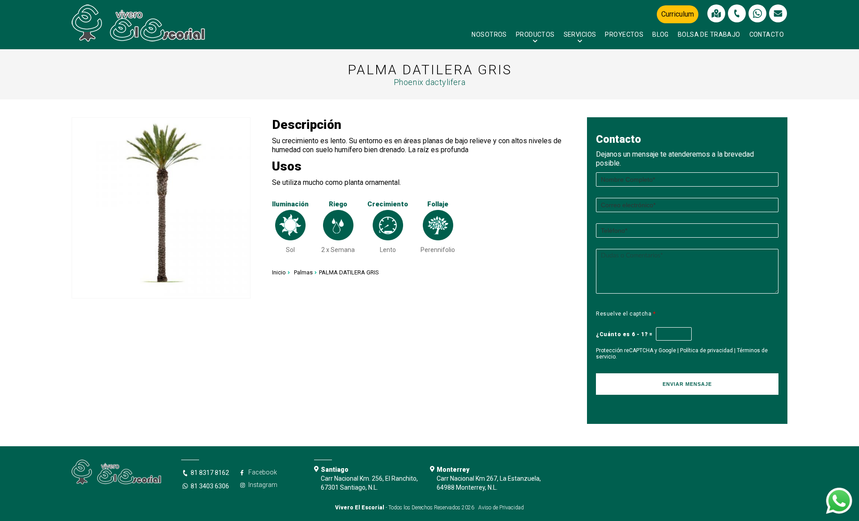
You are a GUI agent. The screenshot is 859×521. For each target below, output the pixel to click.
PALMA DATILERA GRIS (349, 272)
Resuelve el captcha (626, 314)
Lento (388, 249)
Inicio (279, 272)
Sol (290, 249)
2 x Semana (338, 249)
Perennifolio (438, 249)
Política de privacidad (706, 350)
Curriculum (677, 14)
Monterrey (453, 469)
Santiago (335, 469)
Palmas (303, 272)
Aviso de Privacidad (501, 507)
